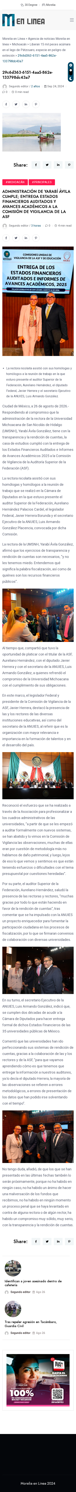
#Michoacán (15, 182)
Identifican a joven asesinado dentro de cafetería (33, 1283)
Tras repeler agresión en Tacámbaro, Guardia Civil (31, 1324)
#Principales (42, 182)
